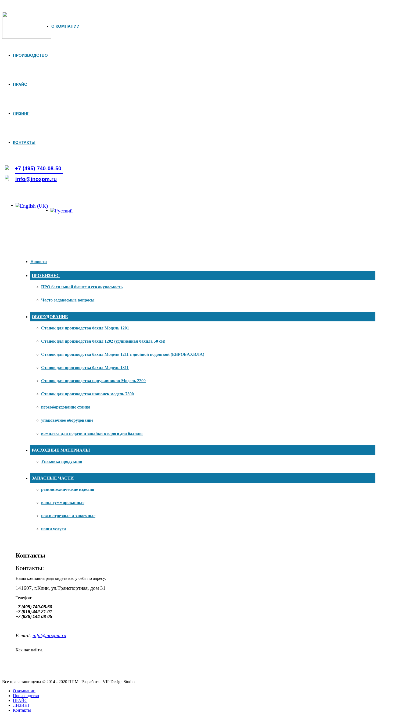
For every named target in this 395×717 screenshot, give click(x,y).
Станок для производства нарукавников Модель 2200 (93, 380)
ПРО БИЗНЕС (46, 275)
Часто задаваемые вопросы (68, 300)
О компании (65, 26)
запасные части (53, 478)
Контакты (24, 142)
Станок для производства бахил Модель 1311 (85, 367)
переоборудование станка (65, 407)
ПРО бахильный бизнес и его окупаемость (82, 287)
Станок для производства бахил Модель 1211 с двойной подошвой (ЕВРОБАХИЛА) (122, 354)
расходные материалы (61, 450)
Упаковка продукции (61, 461)
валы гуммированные (62, 502)
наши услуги (53, 529)
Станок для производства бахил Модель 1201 (85, 328)
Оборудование (50, 316)
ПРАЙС (20, 84)
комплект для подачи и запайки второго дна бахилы (92, 433)
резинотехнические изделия (67, 489)
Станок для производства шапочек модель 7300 (87, 394)
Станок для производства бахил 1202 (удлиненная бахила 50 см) (103, 341)
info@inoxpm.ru (36, 179)
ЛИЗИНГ (21, 113)
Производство (30, 55)
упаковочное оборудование (67, 420)
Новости (38, 261)
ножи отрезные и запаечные (68, 515)
